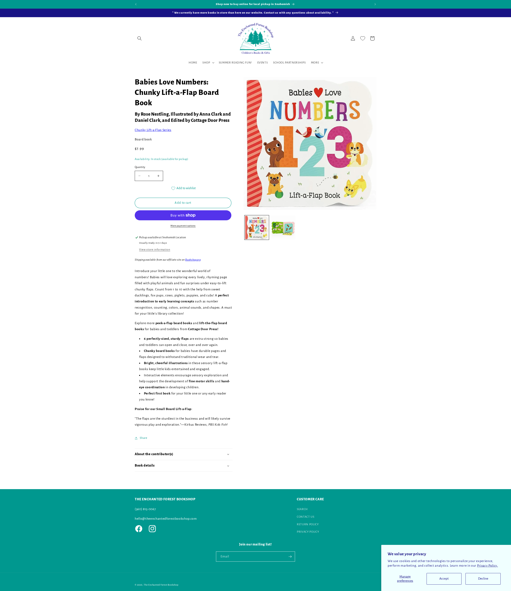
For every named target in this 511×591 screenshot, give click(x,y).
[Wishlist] (362, 38)
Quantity (140, 167)
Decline (483, 578)
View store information (154, 249)
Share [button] (143, 437)
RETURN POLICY (308, 524)
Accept (444, 578)
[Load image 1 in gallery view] (257, 227)
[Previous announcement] (136, 4)
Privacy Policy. (487, 565)
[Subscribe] (290, 556)
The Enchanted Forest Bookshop (161, 585)
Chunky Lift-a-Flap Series (153, 130)
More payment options (183, 225)
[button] (139, 38)
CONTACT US (305, 516)
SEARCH (302, 509)
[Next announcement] (375, 4)
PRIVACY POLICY (308, 531)
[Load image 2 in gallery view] (283, 227)
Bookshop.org (193, 259)
